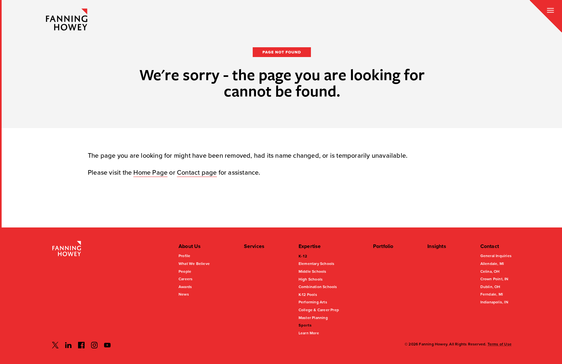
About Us (190, 246)
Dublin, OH (490, 286)
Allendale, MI (492, 263)
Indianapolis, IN (494, 302)
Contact (489, 246)
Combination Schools (318, 286)
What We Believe (194, 263)
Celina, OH (490, 271)
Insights (436, 246)
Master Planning (313, 317)
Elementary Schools (317, 263)
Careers (186, 279)
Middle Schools (313, 271)
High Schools (311, 279)
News (184, 294)
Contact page (197, 173)
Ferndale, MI (491, 294)
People (185, 271)
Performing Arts (313, 302)
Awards (185, 286)
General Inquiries (496, 256)
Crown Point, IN (494, 279)
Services (254, 246)
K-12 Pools (308, 294)
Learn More (309, 333)
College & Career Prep (319, 310)
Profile (184, 256)
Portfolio (383, 246)
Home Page (150, 173)
